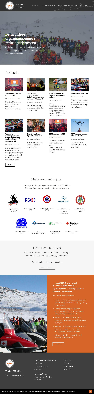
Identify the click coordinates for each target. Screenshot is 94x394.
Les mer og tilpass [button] (70, 391)
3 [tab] (47, 62)
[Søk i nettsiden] (86, 6)
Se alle (10, 165)
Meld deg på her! (47, 268)
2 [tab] (45, 62)
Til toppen (58, 344)
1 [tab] (43, 62)
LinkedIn (69, 369)
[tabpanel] (47, 38)
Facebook (69, 363)
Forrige (3, 38)
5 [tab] (51, 62)
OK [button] (90, 391)
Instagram (69, 366)
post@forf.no (18, 375)
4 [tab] (49, 62)
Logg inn (78, 6)
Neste (91, 38)
